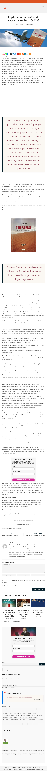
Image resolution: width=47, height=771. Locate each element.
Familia (12, 715)
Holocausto (39, 715)
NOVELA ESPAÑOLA (21, 767)
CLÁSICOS (39, 767)
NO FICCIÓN (35, 767)
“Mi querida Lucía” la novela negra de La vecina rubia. (9, 613)
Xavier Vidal (20, 528)
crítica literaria (12, 711)
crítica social (21, 711)
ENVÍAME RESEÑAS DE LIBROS (23, 479)
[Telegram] (15, 54)
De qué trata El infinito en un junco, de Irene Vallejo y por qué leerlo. (14, 680)
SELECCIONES (12, 768)
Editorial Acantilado (7, 713)
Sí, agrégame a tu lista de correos (12, 585)
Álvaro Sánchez (39, 769)
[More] (30, 54)
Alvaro (12, 23)
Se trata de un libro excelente (21, 60)
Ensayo (24, 713)
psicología (14, 721)
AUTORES (9, 767)
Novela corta (6, 719)
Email (13, 466)
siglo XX (41, 721)
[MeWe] (25, 54)
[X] (11, 54)
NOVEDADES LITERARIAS (21, 23)
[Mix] (20, 54)
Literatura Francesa (23, 717)
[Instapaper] (27, 54)
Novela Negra (41, 719)
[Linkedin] (13, 54)
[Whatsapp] (6, 54)
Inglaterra (5, 717)
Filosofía (23, 715)
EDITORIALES (34, 768)
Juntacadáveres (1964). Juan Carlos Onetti (9, 685)
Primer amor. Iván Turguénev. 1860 (38, 612)
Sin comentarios (33, 23)
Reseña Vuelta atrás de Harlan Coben (8, 687)
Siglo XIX (36, 721)
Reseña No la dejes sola (6, 683)
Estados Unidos (6, 715)
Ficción (17, 715)
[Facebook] (8, 54)
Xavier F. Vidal (35, 58)
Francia (28, 715)
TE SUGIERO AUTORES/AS (20, 768)
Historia (33, 715)
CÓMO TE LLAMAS (16, 471)
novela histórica (32, 719)
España (14, 528)
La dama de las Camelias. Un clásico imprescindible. (11, 678)
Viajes (17, 528)
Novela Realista (6, 721)
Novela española (23, 719)
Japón (15, 717)
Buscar (3, 662)
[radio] (21, 522)
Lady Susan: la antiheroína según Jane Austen (23, 613)
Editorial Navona (17, 713)
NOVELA (16, 767)
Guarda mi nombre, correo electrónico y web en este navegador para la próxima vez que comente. (23, 581)
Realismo (25, 721)
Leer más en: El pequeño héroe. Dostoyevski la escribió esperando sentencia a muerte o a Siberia (15, 670)
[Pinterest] (18, 54)
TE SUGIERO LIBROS (28, 768)
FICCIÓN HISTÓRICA (29, 767)
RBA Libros (20, 721)
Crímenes (5, 711)
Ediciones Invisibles (29, 711)
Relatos (31, 721)
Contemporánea (9, 528)
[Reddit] (23, 54)
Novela (35, 717)
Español (34, 713)
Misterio (30, 717)
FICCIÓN (13, 767)
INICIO (6, 767)
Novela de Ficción (14, 719)
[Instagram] (3, 54)
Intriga (11, 717)
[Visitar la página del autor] (4, 546)
